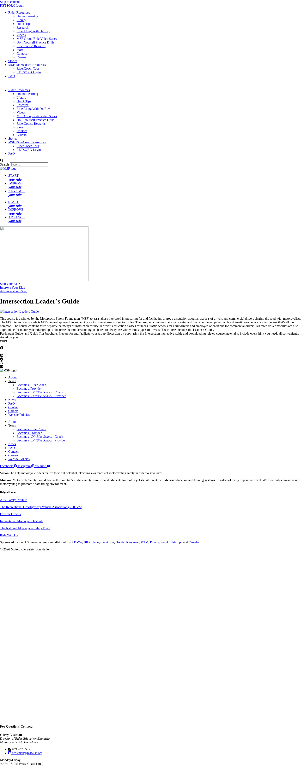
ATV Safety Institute (13, 500)
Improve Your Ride (13, 287)
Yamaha (194, 542)
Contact (22, 53)
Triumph (176, 542)
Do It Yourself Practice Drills (35, 42)
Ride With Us (9, 535)
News (12, 399)
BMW (78, 542)
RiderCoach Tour (28, 68)
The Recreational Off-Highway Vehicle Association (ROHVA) (41, 507)
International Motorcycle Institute (21, 521)
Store (20, 50)
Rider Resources (19, 12)
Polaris (154, 542)
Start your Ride (10, 283)
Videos (21, 35)
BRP (87, 542)
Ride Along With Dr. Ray (33, 31)
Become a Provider (29, 388)
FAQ (11, 76)
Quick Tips (24, 23)
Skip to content (10, 2)
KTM (144, 542)
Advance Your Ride (13, 291)
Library (21, 20)
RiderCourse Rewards (31, 46)
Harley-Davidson (102, 542)
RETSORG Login (12, 5)
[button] (152, 83)
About (12, 377)
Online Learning (27, 16)
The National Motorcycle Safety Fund (25, 528)
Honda (120, 542)
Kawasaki (132, 542)
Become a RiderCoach (31, 385)
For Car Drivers (10, 514)
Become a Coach (40, 392)
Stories (12, 61)
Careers (21, 57)
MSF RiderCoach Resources (27, 65)
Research (23, 27)
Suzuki (165, 542)
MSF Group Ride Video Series (37, 38)
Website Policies (19, 414)
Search (4, 164)
